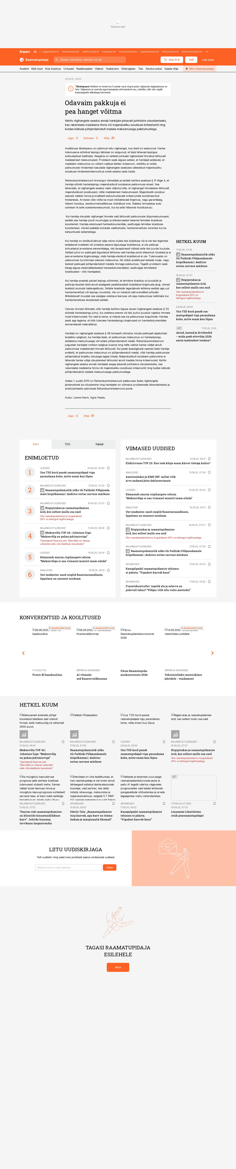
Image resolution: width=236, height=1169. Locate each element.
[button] (68, 867)
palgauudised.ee (51, 51)
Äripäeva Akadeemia (88, 670)
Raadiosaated (84, 68)
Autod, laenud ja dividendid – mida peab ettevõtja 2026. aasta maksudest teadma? (194, 336)
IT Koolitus (39, 670)
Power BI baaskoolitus (47, 674)
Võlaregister (128, 68)
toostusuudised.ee (128, 51)
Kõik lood (37, 68)
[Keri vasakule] (23, 653)
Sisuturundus (154, 68)
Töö (140, 68)
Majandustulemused (53, 485)
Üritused (68, 68)
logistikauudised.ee (149, 51)
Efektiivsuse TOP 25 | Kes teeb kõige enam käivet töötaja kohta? (168, 463)
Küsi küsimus (53, 68)
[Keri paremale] (212, 653)
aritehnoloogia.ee (90, 51)
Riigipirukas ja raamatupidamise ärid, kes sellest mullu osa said (193, 283)
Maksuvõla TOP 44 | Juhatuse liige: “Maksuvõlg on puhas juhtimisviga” (38, 753)
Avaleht (24, 68)
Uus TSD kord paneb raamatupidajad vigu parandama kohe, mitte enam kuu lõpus (195, 315)
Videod (99, 68)
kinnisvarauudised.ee (192, 51)
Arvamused (132, 564)
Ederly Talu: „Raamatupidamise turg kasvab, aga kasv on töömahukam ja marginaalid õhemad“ (91, 815)
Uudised (45, 468)
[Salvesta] (108, 468)
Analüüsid (46, 570)
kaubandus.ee (109, 51)
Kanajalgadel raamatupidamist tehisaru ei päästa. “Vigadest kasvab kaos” (141, 815)
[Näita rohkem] (207, 51)
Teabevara (112, 68)
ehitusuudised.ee (170, 51)
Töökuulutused (181, 803)
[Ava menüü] (35, 51)
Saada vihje (171, 68)
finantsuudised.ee (70, 51)
